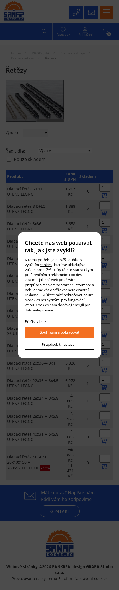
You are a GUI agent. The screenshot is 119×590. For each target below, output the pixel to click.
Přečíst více (34, 321)
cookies (46, 264)
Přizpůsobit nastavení (59, 344)
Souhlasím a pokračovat (59, 332)
